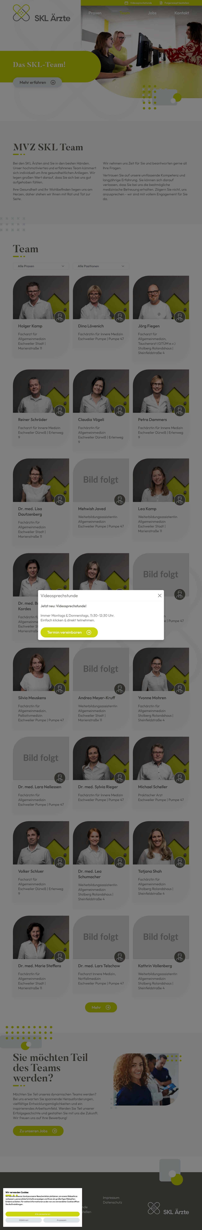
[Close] (160, 596)
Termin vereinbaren (64, 632)
